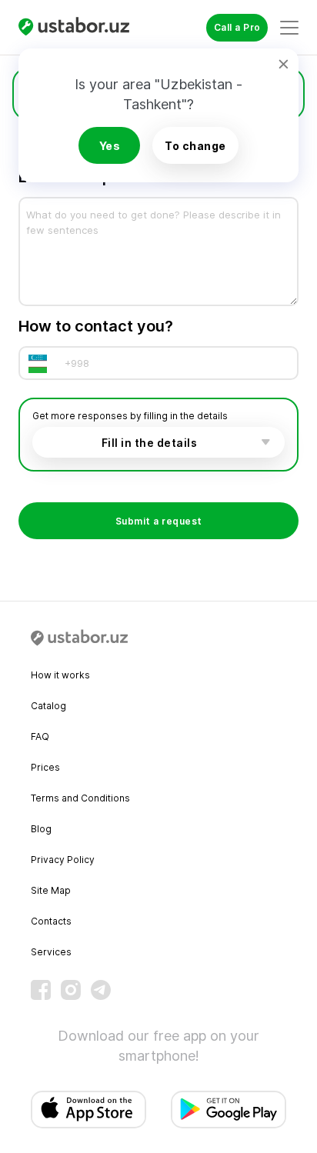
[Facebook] (41, 990)
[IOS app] (88, 1109)
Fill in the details (150, 442)
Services (51, 952)
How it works (60, 675)
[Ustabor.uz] (80, 27)
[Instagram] (71, 990)
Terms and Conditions (80, 798)
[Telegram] (101, 990)
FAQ (40, 736)
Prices (45, 767)
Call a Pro (237, 27)
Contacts (51, 921)
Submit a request (158, 521)
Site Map (51, 890)
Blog (41, 829)
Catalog (48, 705)
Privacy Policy (63, 859)
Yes (110, 145)
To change (195, 145)
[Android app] (228, 1109)
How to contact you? (95, 326)
